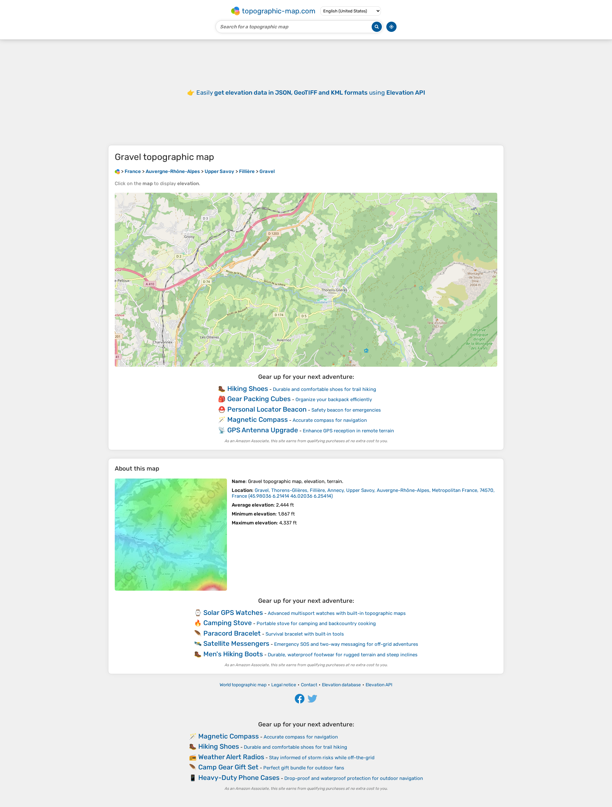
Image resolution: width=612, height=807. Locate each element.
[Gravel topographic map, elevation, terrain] (171, 535)
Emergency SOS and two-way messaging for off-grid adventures (346, 644)
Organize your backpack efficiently (333, 399)
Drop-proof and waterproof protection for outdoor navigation (353, 778)
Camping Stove (227, 623)
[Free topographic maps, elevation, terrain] (117, 171)
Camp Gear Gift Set (228, 767)
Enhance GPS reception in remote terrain (348, 431)
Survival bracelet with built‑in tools (305, 634)
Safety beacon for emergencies (346, 410)
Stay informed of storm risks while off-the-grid (322, 757)
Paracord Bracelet (232, 633)
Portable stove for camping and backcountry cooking (316, 623)
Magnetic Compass (257, 419)
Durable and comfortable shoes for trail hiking (324, 389)
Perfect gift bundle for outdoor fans (303, 768)
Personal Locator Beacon (267, 409)
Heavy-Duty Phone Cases (239, 778)
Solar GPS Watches (233, 612)
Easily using (310, 92)
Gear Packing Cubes (259, 399)
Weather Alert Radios (231, 757)
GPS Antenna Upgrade (262, 430)
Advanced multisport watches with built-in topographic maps (337, 613)
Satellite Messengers (236, 643)
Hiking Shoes (247, 389)
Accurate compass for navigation (330, 420)
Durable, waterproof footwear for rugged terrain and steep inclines (343, 655)
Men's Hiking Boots (233, 654)
